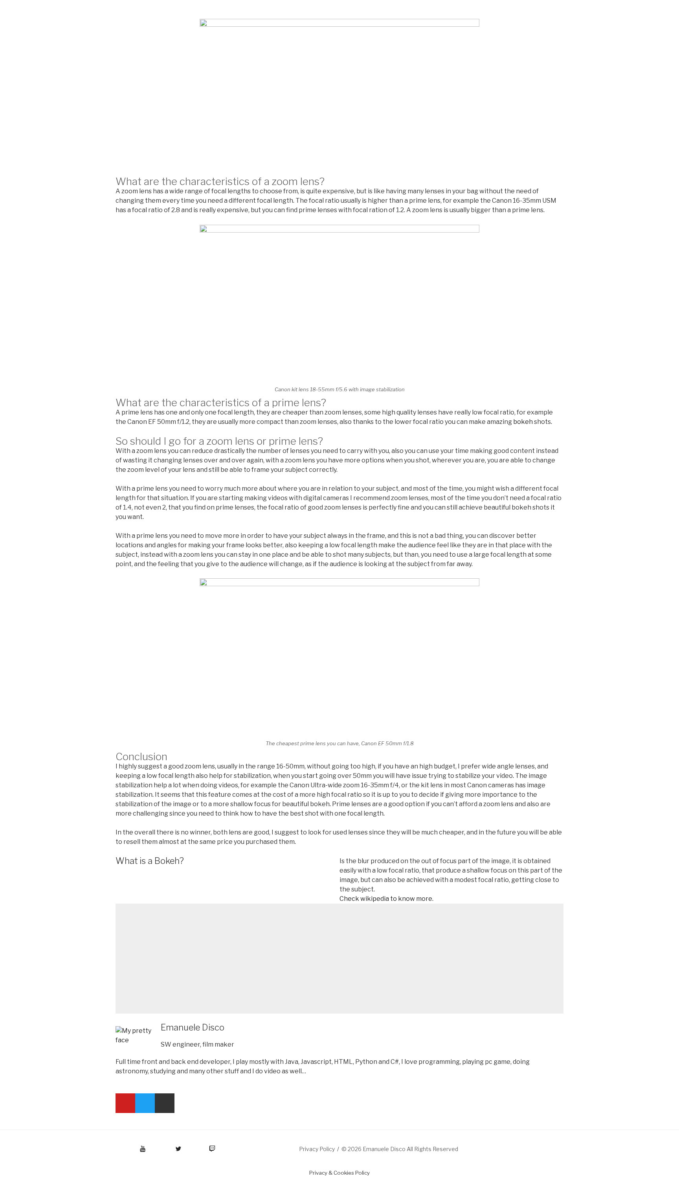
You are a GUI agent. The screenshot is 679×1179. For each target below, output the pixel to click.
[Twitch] (202, 1146)
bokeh (523, 421)
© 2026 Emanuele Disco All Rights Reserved (399, 1149)
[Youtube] (125, 1103)
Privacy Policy (317, 1149)
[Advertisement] (339, 959)
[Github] (164, 1103)
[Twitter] (145, 1103)
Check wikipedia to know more (386, 898)
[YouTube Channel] (117, 1146)
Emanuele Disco (192, 1027)
